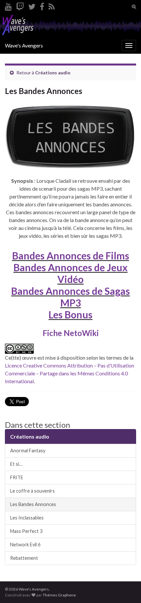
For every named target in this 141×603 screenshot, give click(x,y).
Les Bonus (70, 314)
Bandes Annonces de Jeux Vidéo (70, 273)
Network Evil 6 (25, 544)
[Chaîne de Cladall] (8, 5)
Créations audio (52, 72)
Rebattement (24, 558)
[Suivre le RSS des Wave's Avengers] (52, 5)
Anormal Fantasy (27, 450)
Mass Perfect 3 (26, 531)
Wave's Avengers (24, 45)
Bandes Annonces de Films (70, 255)
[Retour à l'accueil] (70, 25)
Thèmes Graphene (59, 595)
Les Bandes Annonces (33, 504)
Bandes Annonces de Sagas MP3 (70, 297)
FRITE (16, 477)
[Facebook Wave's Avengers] (42, 5)
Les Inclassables (27, 517)
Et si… (16, 464)
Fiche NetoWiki (71, 333)
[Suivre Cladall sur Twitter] (31, 5)
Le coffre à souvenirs (32, 491)
